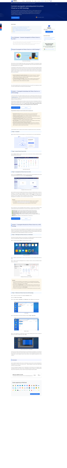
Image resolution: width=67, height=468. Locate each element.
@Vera (40, 17)
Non (39, 375)
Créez (11, 134)
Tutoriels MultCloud (16, 3)
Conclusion (14, 31)
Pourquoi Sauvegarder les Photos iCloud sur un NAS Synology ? (20, 28)
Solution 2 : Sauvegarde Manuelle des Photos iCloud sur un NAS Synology (21, 30)
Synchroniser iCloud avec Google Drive (48, 38)
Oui (35, 375)
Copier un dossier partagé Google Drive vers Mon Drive (49, 40)
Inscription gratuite (15, 17)
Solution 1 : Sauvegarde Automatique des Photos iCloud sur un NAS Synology (22, 29)
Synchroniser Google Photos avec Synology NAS (49, 37)
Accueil (12, 3)
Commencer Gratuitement (16, 107)
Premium (26, 107)
